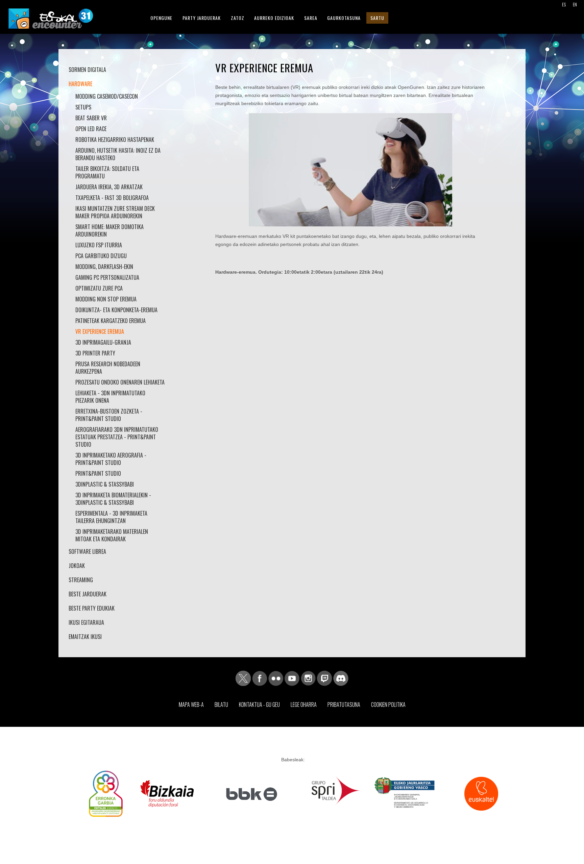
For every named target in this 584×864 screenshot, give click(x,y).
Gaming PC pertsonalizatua (107, 277)
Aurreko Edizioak (274, 17)
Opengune (161, 17)
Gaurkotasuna (344, 17)
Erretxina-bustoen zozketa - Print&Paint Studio (108, 415)
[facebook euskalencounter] (259, 678)
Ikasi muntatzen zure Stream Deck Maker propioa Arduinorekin (115, 212)
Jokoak (77, 566)
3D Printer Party (95, 353)
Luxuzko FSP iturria (98, 245)
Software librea (87, 551)
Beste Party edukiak (92, 608)
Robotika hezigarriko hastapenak (114, 139)
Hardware (80, 84)
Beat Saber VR (91, 118)
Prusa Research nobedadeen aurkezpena (107, 367)
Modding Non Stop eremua (106, 299)
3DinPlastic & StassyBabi (104, 484)
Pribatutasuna (343, 704)
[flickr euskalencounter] (275, 678)
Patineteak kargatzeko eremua (110, 321)
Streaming (81, 580)
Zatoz (237, 17)
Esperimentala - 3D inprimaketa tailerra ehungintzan (111, 517)
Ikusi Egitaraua (86, 622)
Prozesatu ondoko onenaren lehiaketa (120, 382)
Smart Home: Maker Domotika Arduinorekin (109, 230)
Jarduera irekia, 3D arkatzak (109, 187)
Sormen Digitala (87, 70)
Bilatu (221, 704)
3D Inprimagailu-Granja (103, 342)
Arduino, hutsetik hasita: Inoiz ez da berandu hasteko (118, 154)
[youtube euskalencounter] (292, 678)
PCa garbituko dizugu (101, 256)
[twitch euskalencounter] (324, 678)
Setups (83, 107)
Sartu (377, 17)
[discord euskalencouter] (340, 678)
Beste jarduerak (87, 594)
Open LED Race (90, 129)
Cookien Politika (388, 704)
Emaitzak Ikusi (85, 637)
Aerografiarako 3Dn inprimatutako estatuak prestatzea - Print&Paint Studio (116, 436)
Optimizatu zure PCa (99, 288)
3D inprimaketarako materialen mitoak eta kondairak (111, 535)
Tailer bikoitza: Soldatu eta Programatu (107, 172)
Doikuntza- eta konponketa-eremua (116, 310)
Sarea (310, 17)
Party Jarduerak (201, 17)
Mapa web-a (191, 704)
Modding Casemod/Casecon (106, 96)
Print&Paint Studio (98, 473)
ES (564, 4)
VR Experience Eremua (99, 331)
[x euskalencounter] (243, 678)
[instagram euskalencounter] (308, 678)
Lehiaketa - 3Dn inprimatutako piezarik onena (110, 396)
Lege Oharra (304, 704)
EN (575, 4)
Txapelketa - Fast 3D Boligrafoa (112, 198)
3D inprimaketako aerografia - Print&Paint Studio (110, 459)
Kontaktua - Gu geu (259, 704)
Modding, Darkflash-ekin (104, 267)
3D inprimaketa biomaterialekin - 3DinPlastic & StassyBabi (113, 499)
